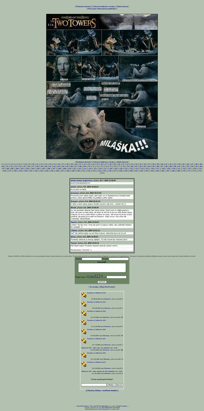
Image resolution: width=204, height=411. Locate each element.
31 (123, 164)
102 (27, 169)
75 (111, 166)
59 (42, 166)
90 (175, 166)
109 (64, 169)
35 (141, 164)
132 (184, 169)
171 (189, 171)
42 (171, 164)
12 (42, 164)
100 (17, 169)
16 (59, 164)
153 (94, 171)
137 (9, 171)
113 (85, 169)
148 (67, 171)
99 (12, 169)
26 (102, 164)
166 (162, 171)
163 (146, 171)
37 (149, 164)
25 (98, 164)
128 (163, 169)
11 (37, 164)
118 (110, 169)
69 (85, 166)
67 (76, 166)
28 (110, 164)
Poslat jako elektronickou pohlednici (102, 9)
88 (167, 166)
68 (80, 166)
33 (132, 164)
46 (188, 164)
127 (157, 169)
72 (98, 166)
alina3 (73, 187)
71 (93, 166)
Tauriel (74, 222)
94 (192, 166)
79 (128, 166)
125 (147, 169)
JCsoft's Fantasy (121, 406)
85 (154, 166)
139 (20, 171)
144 (46, 171)
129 (168, 169)
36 (145, 164)
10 (33, 164)
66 (72, 166)
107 (53, 169)
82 (141, 166)
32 (128, 164)
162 (141, 171)
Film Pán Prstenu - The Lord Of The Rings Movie (93, 406)
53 (16, 166)
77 (119, 166)
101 (22, 169)
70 (89, 166)
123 (136, 169)
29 (115, 164)
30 (119, 164)
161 (136, 171)
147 (62, 171)
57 (33, 166)
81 (136, 166)
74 (106, 166)
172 (194, 171)
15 (55, 164)
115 (95, 169)
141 (30, 171)
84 (149, 166)
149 (73, 171)
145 (52, 171)
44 (179, 164)
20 (76, 164)
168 (173, 171)
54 (20, 166)
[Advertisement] (102, 398)
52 (12, 166)
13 (46, 164)
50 (3, 166)
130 (173, 169)
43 (175, 164)
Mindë (73, 208)
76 (115, 166)
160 (131, 171)
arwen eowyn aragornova (81, 181)
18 (67, 164)
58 (37, 166)
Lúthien (74, 231)
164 (152, 171)
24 (93, 164)
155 (104, 171)
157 (115, 171)
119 (115, 169)
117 (105, 169)
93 (188, 166)
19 (72, 164)
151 (83, 171)
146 (57, 171)
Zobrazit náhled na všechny (104, 6)
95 (197, 166)
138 (15, 171)
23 (89, 164)
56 (29, 166)
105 (43, 169)
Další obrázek (122, 6)
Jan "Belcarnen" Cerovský (111, 407)
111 (74, 169)
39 (158, 164)
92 (184, 166)
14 (50, 164)
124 (142, 169)
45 (184, 164)
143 (41, 171)
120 (120, 169)
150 (78, 171)
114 (90, 169)
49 (201, 164)
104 (38, 169)
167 (168, 171)
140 (25, 171)
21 (80, 164)
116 (100, 169)
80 (132, 166)
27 (106, 164)
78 (123, 166)
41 (166, 164)
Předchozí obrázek (83, 6)
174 (102, 173)
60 (46, 166)
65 (68, 166)
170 (183, 171)
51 (7, 166)
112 (79, 169)
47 (192, 164)
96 (201, 166)
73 (102, 166)
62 (55, 166)
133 (189, 169)
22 (85, 164)
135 (200, 169)
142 (36, 171)
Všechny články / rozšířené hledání (102, 390)
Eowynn (74, 201)
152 (88, 171)
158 (120, 171)
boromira (75, 193)
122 (131, 169)
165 (157, 171)
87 (162, 166)
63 (59, 166)
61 (50, 166)
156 (110, 171)
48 (196, 164)
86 (158, 166)
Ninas (73, 237)
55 (25, 166)
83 (145, 166)
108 (59, 169)
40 (162, 164)
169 (178, 171)
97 (4, 169)
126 (152, 169)
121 (126, 169)
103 (32, 169)
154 (99, 171)
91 (179, 166)
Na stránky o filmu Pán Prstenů (102, 287)
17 (63, 164)
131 (178, 169)
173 (199, 171)
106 (48, 169)
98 (8, 169)
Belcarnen (107, 299)
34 (136, 164)
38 (153, 164)
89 (171, 166)
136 (4, 171)
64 (63, 166)
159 (125, 171)
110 (69, 169)
